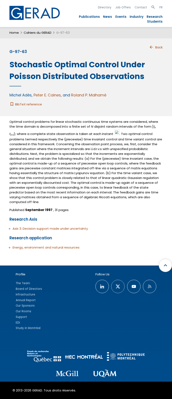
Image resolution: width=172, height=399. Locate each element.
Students (155, 21)
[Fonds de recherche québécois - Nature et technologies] (44, 357)
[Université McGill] (67, 374)
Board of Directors (29, 289)
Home (14, 32)
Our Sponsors (25, 306)
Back (159, 47)
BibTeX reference (28, 104)
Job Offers (123, 7)
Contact (141, 7)
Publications (89, 16)
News (107, 16)
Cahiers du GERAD (37, 32)
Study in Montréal (28, 328)
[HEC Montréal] (84, 357)
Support (21, 317)
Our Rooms (23, 311)
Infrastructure (25, 295)
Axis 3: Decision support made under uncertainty (50, 228)
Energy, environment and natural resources (46, 247)
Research (155, 16)
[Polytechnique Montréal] (126, 357)
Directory (104, 7)
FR (161, 7)
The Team (23, 283)
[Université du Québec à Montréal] (105, 374)
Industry (136, 16)
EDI (18, 323)
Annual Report (26, 300)
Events (120, 16)
